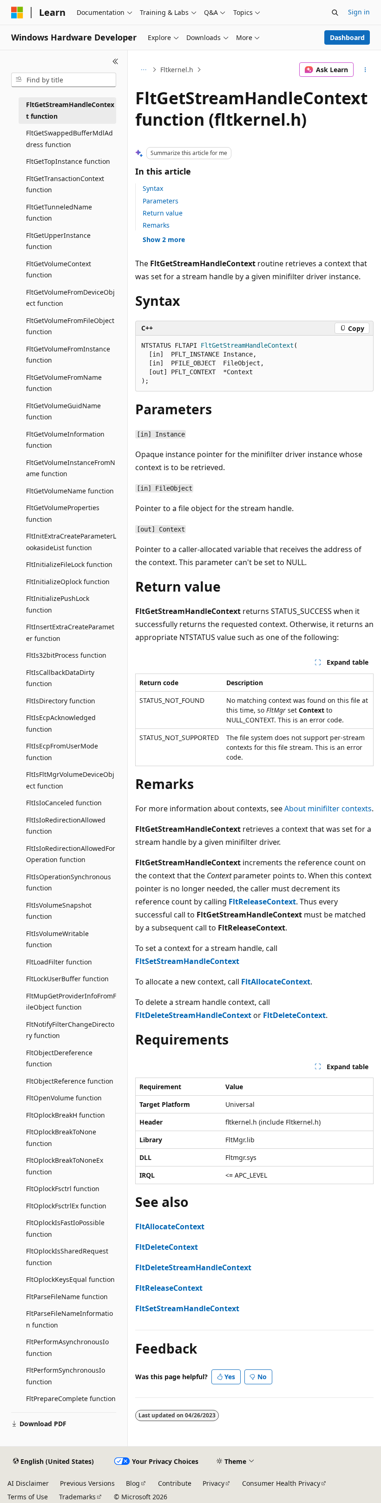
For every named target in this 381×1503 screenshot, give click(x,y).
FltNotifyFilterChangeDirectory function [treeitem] (70, 1030)
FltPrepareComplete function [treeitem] (71, 1398)
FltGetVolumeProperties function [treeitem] (62, 513)
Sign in (359, 11)
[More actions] (365, 69)
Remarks (156, 225)
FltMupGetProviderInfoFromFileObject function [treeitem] (71, 1001)
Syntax (153, 188)
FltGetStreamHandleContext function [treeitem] (70, 110)
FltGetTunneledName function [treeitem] (59, 212)
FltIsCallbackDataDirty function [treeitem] (60, 678)
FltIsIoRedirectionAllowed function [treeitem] (65, 826)
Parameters (160, 200)
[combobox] (63, 80)
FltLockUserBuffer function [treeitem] (67, 978)
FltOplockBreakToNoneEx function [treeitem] (64, 1166)
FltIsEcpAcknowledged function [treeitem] (61, 723)
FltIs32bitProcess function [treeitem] (66, 655)
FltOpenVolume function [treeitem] (64, 1097)
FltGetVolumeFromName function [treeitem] (64, 383)
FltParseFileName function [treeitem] (67, 1296)
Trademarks (77, 1496)
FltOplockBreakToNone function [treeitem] (61, 1137)
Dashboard (347, 37)
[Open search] (335, 12)
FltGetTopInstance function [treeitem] (68, 161)
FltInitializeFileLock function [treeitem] (69, 564)
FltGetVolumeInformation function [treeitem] (65, 440)
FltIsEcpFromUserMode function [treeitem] (62, 751)
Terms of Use (27, 1496)
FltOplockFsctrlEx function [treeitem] (66, 1205)
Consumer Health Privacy (281, 1483)
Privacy (213, 1483)
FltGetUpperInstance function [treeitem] (58, 241)
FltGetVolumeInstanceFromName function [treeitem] (70, 468)
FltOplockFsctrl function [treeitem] (62, 1188)
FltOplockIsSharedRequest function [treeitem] (67, 1257)
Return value (163, 213)
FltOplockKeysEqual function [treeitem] (70, 1279)
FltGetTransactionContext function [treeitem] (65, 184)
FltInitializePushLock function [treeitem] (57, 604)
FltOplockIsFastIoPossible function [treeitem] (65, 1228)
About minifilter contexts (328, 808)
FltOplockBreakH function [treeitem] (65, 1115)
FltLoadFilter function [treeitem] (59, 961)
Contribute (174, 1483)
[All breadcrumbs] (143, 69)
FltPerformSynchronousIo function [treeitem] (65, 1376)
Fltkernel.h (176, 69)
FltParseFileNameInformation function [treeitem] (69, 1319)
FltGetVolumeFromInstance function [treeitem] (68, 354)
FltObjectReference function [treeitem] (69, 1081)
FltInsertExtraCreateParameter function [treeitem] (70, 632)
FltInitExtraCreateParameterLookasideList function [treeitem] (71, 542)
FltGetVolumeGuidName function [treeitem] (63, 411)
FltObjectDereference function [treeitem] (59, 1058)
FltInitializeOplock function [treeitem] (68, 581)
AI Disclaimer (28, 1483)
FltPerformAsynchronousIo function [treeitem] (67, 1347)
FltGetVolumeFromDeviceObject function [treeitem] (70, 298)
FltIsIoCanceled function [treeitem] (64, 802)
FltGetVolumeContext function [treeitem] (58, 269)
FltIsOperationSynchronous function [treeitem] (68, 882)
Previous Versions (87, 1483)
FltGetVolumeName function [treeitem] (70, 490)
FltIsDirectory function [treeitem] (60, 700)
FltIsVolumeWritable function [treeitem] (57, 939)
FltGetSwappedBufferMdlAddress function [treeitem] (69, 138)
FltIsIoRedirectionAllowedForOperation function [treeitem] (70, 854)
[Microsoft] (17, 13)
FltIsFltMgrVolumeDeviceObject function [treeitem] (70, 780)
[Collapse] (115, 61)
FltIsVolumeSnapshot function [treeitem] (59, 911)
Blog (133, 1483)
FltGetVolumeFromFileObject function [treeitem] (70, 326)
